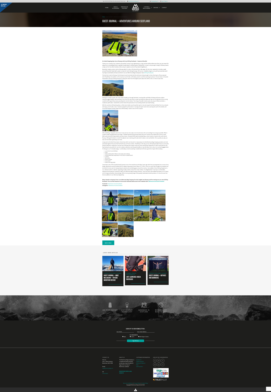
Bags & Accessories (115, 7)
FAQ (137, 365)
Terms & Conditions (128, 383)
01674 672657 (105, 373)
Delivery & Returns (140, 363)
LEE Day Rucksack (148, 73)
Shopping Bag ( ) (154, 1)
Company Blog (108, 273)
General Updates (131, 273)
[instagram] (162, 364)
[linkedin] (155, 360)
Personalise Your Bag (124, 7)
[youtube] (158, 364)
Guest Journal (117, 273)
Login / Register (165, 1)
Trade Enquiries (140, 361)
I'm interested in (134, 335)
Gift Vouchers (139, 366)
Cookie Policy (144, 383)
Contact (164, 7)
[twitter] (158, 360)
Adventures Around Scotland (115, 183)
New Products (130, 274)
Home (106, 7)
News (103, 16)
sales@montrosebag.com (134, 1)
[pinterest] (155, 364)
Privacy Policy (137, 383)
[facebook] (162, 360)
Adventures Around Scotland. (156, 181)
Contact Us (138, 359)
